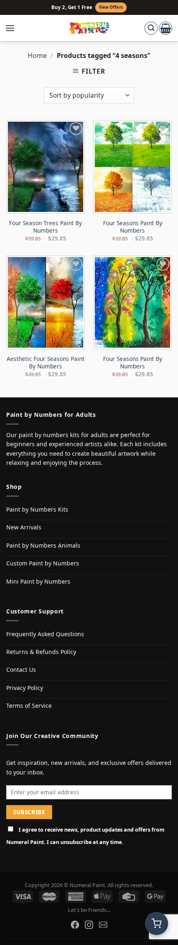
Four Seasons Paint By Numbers (132, 226)
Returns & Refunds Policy (41, 652)
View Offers (111, 7)
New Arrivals (23, 527)
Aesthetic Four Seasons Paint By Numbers (45, 362)
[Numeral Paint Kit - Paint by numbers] (89, 28)
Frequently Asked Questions (45, 634)
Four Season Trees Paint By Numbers (45, 226)
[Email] (103, 924)
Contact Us (21, 669)
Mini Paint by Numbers (38, 581)
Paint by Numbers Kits (37, 509)
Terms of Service (29, 705)
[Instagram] (89, 924)
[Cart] (165, 28)
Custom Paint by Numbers (42, 563)
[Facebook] (75, 924)
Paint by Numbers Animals (43, 545)
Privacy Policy (24, 688)
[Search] (151, 28)
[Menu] (14, 28)
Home (37, 55)
